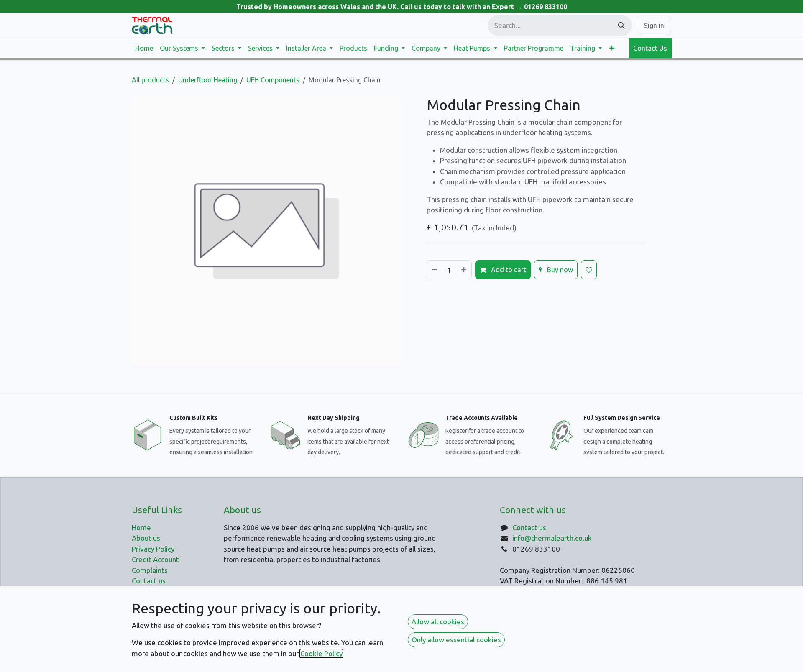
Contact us (529, 527)
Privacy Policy (153, 549)
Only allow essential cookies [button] (456, 640)
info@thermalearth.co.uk (552, 538)
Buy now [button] (559, 269)
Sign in (654, 25)
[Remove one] (434, 270)
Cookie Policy (321, 653)
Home (141, 527)
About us (146, 538)
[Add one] (464, 270)
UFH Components (272, 80)
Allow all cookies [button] (438, 622)
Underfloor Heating (207, 80)
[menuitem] (144, 48)
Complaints (150, 570)
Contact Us (650, 48)
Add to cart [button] (507, 269)
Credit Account (155, 559)
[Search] (621, 25)
